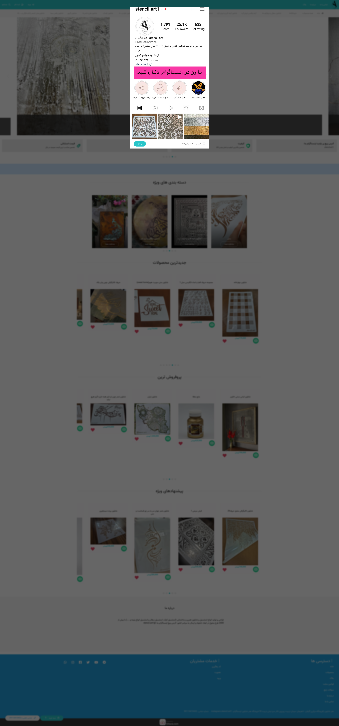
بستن (140, 143)
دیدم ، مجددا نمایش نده (192, 143)
